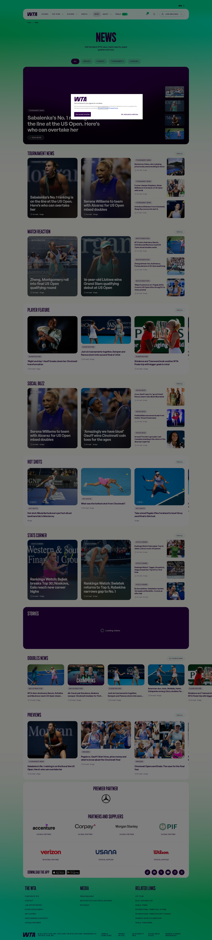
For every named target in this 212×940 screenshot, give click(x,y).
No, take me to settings (129, 114)
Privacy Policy (113, 108)
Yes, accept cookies (82, 114)
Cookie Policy (103, 108)
